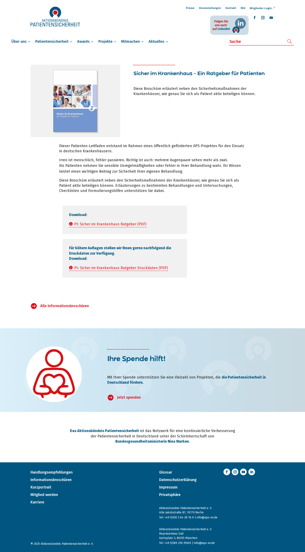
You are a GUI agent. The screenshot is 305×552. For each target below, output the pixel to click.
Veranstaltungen (210, 8)
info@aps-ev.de (207, 517)
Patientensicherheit (51, 41)
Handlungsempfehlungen (51, 472)
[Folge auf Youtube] (271, 17)
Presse (190, 8)
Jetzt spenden (129, 397)
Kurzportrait (40, 487)
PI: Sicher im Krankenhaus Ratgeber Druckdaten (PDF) (121, 268)
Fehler (101, 160)
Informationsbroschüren (51, 480)
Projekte (105, 41)
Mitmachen (130, 41)
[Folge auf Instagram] (263, 17)
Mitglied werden (44, 494)
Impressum (168, 487)
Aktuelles (156, 41)
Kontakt (231, 8)
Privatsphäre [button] (170, 494)
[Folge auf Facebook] (254, 17)
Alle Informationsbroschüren (64, 306)
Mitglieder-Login (261, 8)
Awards (83, 41)
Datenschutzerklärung (177, 480)
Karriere (37, 502)
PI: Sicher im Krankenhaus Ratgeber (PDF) (110, 224)
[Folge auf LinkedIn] (251, 472)
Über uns (19, 41)
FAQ (243, 8)
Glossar (165, 472)
